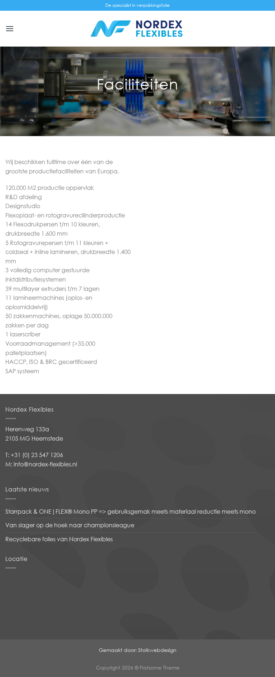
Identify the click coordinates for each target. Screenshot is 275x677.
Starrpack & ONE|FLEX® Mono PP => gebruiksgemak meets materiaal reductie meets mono (130, 511)
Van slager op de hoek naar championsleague (69, 525)
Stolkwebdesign (157, 650)
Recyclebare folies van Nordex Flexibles (59, 539)
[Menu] (9, 28)
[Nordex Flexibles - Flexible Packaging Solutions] (137, 29)
